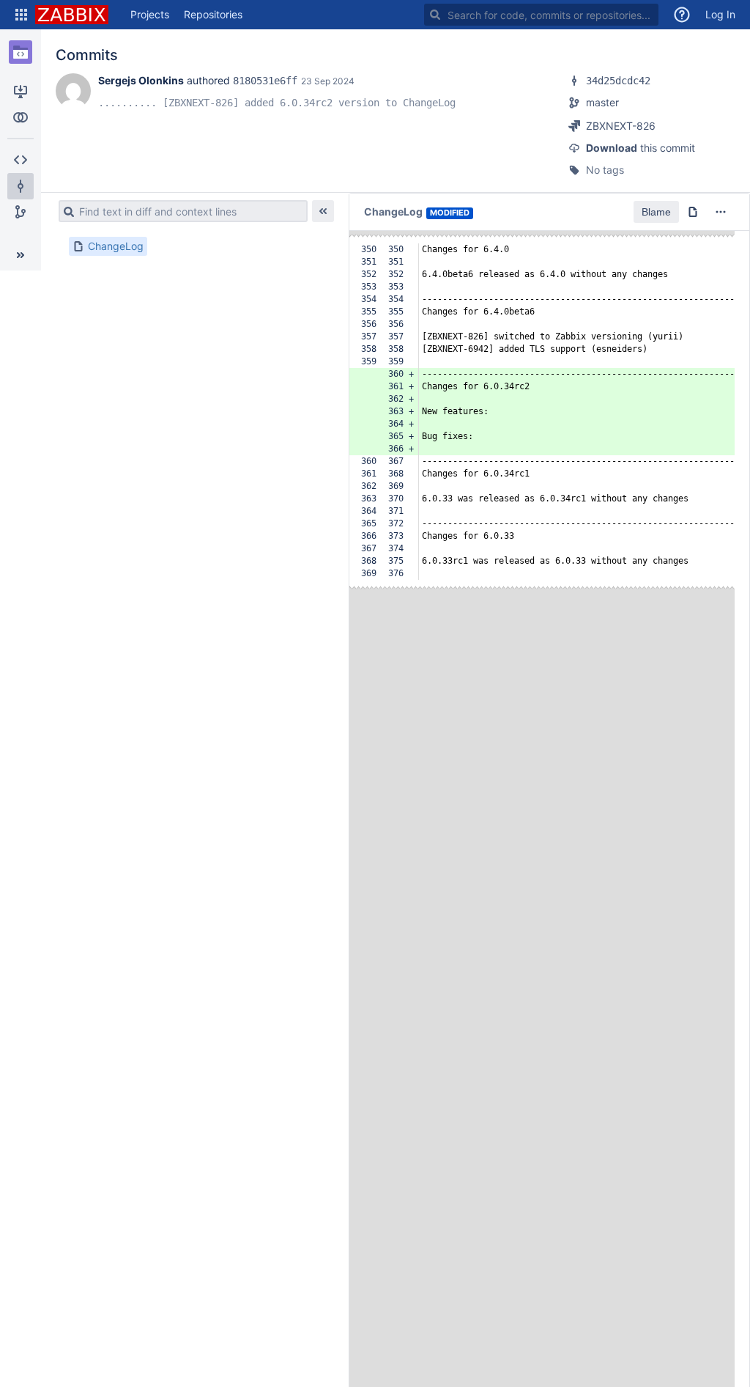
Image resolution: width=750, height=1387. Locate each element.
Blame (656, 212)
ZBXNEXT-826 (621, 125)
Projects (149, 14)
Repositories (213, 14)
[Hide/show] (323, 211)
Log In (720, 14)
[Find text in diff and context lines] (67, 211)
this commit (640, 147)
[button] (21, 14)
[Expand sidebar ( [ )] (20, 255)
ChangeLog (116, 246)
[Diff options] (721, 212)
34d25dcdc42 (618, 81)
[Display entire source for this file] (693, 212)
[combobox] (541, 15)
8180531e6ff (265, 81)
